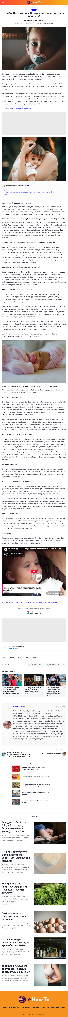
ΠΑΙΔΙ (27, 657)
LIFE (34, 9)
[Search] (65, 2)
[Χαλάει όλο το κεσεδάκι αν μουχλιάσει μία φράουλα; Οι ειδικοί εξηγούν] (16, 769)
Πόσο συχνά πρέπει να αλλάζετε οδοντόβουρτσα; (36, 776)
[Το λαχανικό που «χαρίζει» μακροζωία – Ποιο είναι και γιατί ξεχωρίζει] (50, 894)
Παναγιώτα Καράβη (48, 23)
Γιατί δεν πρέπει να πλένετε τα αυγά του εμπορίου (14, 916)
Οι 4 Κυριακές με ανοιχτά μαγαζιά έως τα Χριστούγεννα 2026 (16, 942)
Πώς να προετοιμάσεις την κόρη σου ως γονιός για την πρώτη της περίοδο (30, 192)
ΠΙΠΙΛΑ (30, 186)
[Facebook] (60, 743)
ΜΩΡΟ (19, 657)
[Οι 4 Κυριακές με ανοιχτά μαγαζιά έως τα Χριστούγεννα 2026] (50, 948)
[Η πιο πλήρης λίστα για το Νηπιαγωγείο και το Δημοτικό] (16, 802)
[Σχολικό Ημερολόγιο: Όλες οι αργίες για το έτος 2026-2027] (16, 793)
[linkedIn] (64, 665)
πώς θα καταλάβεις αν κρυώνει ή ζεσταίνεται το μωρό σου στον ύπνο (33, 602)
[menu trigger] (3, 2)
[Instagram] (62, 743)
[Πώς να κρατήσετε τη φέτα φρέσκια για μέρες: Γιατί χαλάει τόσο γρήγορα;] (50, 863)
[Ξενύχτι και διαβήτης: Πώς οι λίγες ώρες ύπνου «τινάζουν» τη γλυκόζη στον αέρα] (50, 833)
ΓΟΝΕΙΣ (12, 657)
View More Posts (60, 706)
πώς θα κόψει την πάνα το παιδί (19, 108)
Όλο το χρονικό (9, 195)
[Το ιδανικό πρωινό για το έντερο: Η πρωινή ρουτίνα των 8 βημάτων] (50, 975)
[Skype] (64, 743)
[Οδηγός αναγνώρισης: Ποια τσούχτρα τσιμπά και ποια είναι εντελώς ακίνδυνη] (16, 785)
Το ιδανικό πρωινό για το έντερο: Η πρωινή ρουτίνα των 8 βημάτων (16, 968)
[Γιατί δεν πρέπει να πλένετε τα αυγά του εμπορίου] (50, 922)
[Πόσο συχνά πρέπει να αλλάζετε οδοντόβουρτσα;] (16, 777)
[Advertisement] (34, 123)
